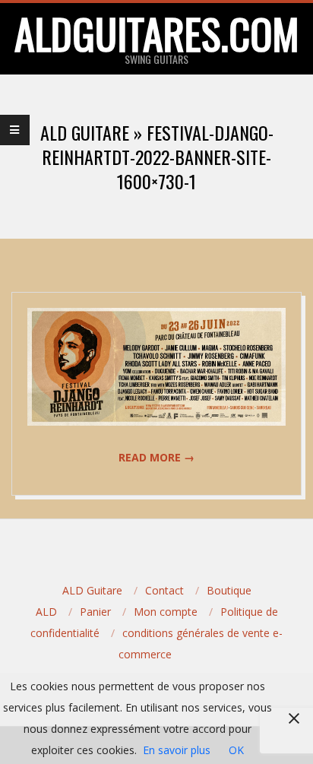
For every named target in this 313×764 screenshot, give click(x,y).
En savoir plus (176, 750)
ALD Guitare (92, 590)
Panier (95, 611)
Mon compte (166, 611)
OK (236, 750)
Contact (164, 590)
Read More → (156, 457)
